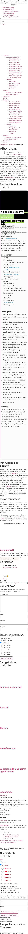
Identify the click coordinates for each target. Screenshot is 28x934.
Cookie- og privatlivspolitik (11, 11)
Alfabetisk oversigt (8, 7)
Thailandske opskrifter (15, 72)
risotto (2, 519)
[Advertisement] (14, 40)
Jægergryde (6, 792)
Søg (1, 19)
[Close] (1, 860)
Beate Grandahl (17, 154)
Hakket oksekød (6, 559)
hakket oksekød (14, 267)
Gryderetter (12, 87)
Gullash (4, 728)
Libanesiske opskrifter (15, 76)
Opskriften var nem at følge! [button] (8, 886)
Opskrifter (6, 55)
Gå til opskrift (10, 152)
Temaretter (9, 79)
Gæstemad (12, 81)
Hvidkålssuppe (7, 748)
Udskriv (20, 152)
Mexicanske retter (14, 70)
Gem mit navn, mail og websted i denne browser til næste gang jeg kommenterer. (12, 635)
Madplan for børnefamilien (14, 92)
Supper (11, 89)
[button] (1, 215)
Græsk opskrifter (14, 62)
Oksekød (15, 559)
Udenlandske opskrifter (13, 57)
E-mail (2, 620)
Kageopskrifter (13, 85)
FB (13, 221)
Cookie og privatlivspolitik (8, 842)
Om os (5, 98)
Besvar (5, 579)
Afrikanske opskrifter (15, 68)
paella (20, 517)
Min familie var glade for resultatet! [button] (10, 888)
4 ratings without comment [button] (19, 583)
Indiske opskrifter (14, 61)
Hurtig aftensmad (14, 83)
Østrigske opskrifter (15, 74)
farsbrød (13, 473)
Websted (2, 626)
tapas (9, 486)
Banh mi (4, 707)
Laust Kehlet (3, 820)
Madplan (5, 90)
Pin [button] (19, 221)
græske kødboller (10, 177)
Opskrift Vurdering (5, 638)
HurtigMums (3, 24)
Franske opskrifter (14, 64)
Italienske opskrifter (15, 59)
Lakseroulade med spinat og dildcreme (13, 770)
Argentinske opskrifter (15, 66)
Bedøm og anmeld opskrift (9, 912)
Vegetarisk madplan (12, 94)
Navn (2, 614)
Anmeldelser (6, 96)
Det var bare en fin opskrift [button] (8, 890)
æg (7, 269)
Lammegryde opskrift (11, 687)
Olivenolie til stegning (11, 274)
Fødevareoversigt (8, 9)
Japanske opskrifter (15, 77)
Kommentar (4, 594)
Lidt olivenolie (8, 302)
